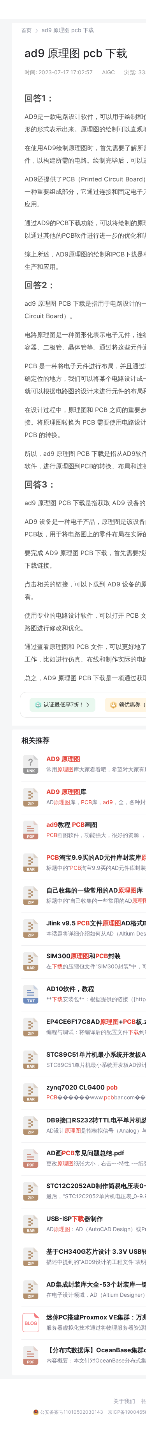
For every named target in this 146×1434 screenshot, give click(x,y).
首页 (26, 30)
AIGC (108, 72)
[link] (26, 30)
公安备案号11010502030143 (71, 1412)
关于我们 (124, 1401)
